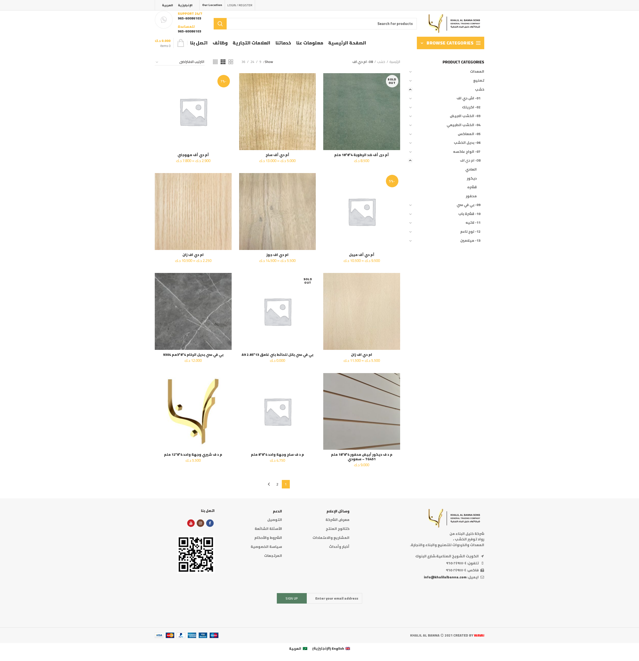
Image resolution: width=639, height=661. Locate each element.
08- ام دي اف (470, 160)
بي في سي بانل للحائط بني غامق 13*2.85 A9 (277, 354)
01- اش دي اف (468, 98)
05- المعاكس (469, 134)
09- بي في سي (468, 205)
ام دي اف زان (193, 254)
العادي (471, 169)
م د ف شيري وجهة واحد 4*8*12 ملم (193, 454)
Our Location (212, 5)
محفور (471, 196)
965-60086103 (189, 18)
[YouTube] (191, 523)
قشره (472, 187)
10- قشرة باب (469, 214)
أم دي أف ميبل (361, 254)
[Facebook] (210, 523)
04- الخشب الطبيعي (463, 125)
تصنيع (478, 80)
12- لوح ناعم (470, 231)
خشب (381, 61)
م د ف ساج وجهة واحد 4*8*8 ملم (277, 454)
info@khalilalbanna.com (445, 577)
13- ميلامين (470, 240)
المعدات (477, 71)
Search (220, 23)
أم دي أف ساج (277, 155)
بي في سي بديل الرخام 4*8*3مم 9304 (193, 354)
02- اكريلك (471, 107)
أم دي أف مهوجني (193, 155)
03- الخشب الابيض (465, 116)
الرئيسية (394, 61)
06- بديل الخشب (467, 142)
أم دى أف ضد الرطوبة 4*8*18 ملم (361, 155)
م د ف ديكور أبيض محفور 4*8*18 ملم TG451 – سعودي (361, 456)
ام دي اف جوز (277, 254)
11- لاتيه (473, 222)
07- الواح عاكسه (466, 151)
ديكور (472, 178)
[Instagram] (200, 523)
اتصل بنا (208, 510)
